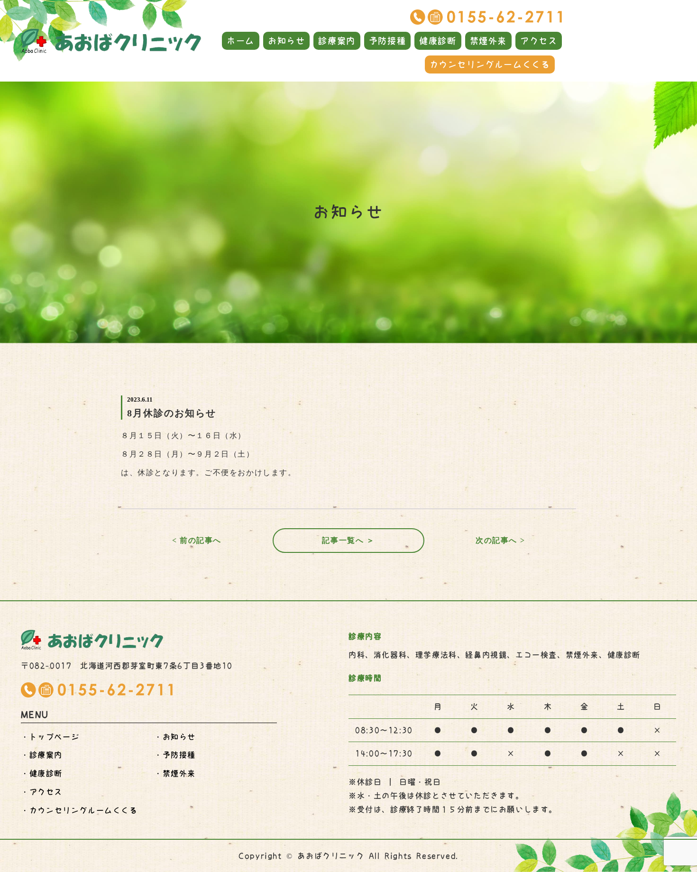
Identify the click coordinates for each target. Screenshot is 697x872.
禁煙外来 (488, 41)
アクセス (538, 41)
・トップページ (50, 737)
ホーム (241, 41)
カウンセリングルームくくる (490, 64)
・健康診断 (42, 773)
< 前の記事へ (196, 540)
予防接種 (387, 41)
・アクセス (42, 792)
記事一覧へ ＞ (348, 540)
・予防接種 (175, 755)
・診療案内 (42, 755)
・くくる (79, 810)
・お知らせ (175, 737)
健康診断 (437, 41)
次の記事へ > (500, 540)
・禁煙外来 (175, 773)
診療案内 (336, 41)
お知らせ (286, 41)
